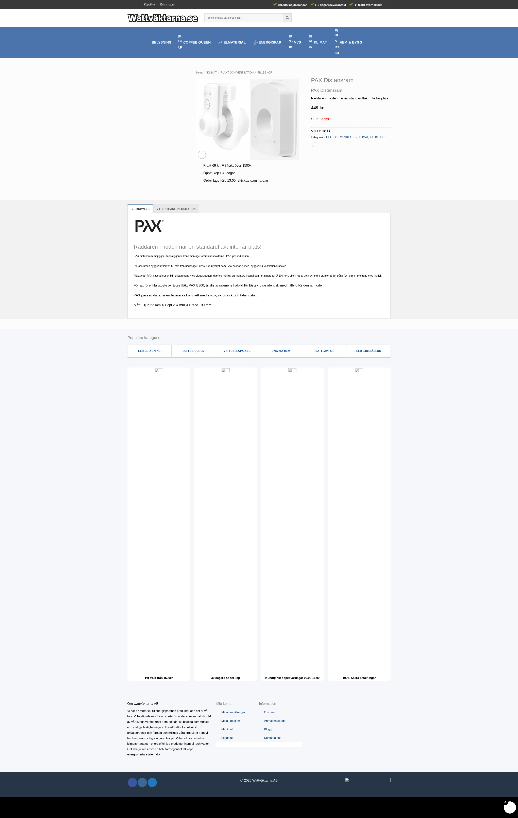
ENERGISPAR (270, 42)
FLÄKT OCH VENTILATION (237, 72)
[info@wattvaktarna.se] (129, 4)
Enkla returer (167, 4)
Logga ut (227, 737)
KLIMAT (320, 42)
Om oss (269, 712)
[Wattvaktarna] (162, 17)
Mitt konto (227, 729)
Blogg (268, 729)
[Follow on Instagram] (142, 782)
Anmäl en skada (275, 720)
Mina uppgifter (230, 720)
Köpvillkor (150, 4)
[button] (381, 17)
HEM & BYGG (351, 42)
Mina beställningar (233, 712)
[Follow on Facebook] (132, 782)
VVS (297, 42)
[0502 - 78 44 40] (137, 4)
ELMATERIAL (235, 42)
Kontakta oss (272, 737)
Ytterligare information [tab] (176, 209)
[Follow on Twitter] (152, 782)
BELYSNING (162, 42)
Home (199, 72)
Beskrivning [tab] (140, 209)
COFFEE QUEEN (197, 42)
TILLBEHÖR (265, 72)
